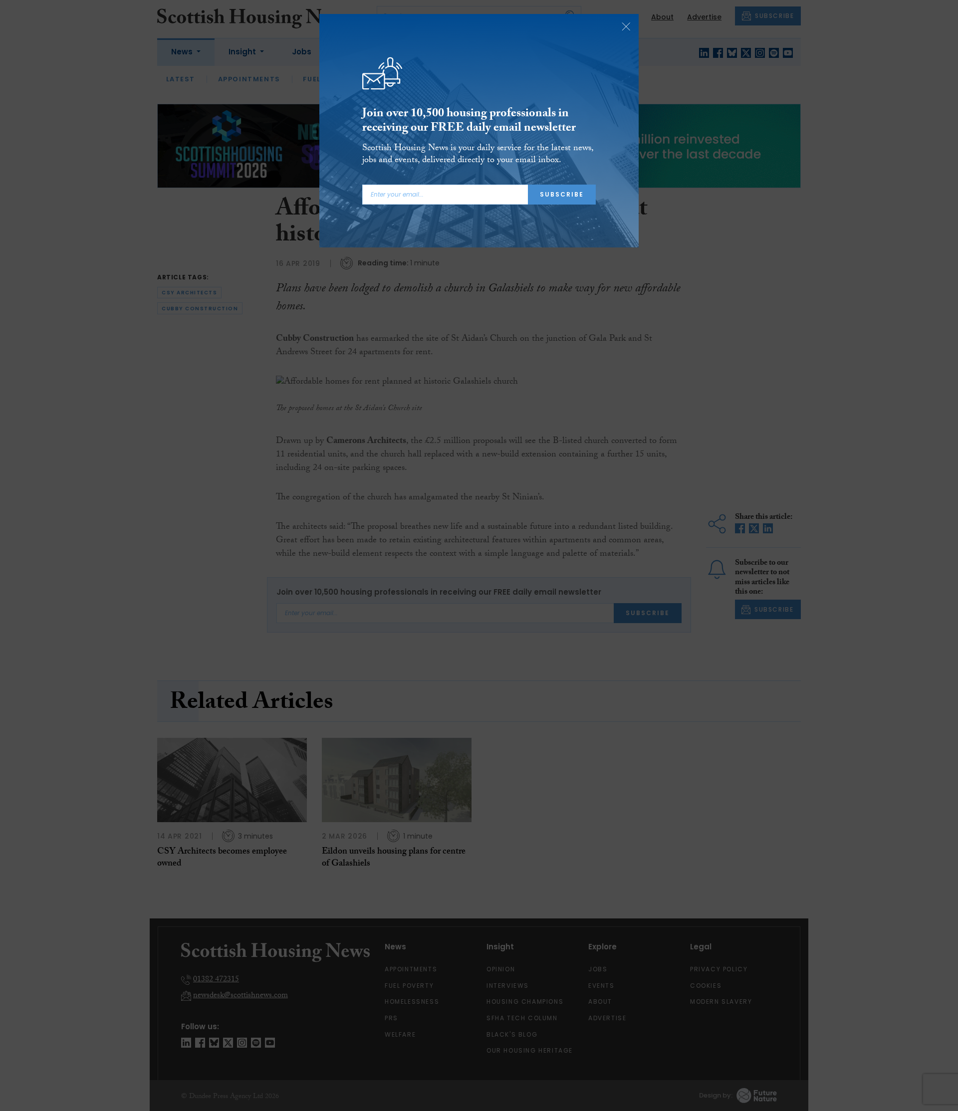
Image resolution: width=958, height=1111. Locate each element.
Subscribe (562, 194)
